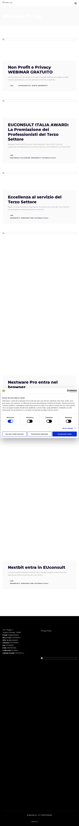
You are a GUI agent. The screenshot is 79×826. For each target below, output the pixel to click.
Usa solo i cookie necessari (14, 434)
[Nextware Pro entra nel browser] (39, 303)
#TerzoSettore (27, 218)
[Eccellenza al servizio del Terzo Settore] (39, 181)
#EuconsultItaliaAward (20, 158)
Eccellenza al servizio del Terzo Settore (35, 199)
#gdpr (34, 85)
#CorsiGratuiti (24, 85)
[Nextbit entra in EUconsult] (39, 489)
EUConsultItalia (49, 158)
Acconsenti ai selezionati (39, 434)
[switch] (30, 421)
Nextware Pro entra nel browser (33, 384)
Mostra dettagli (68, 428)
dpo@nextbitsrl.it (12, 640)
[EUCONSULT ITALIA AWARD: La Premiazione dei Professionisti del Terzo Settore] (39, 109)
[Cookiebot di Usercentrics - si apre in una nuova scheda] (68, 390)
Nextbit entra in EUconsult (36, 567)
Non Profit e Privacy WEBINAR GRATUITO (30, 69)
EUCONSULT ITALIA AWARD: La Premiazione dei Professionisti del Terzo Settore (38, 132)
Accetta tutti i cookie (64, 434)
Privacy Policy (46, 631)
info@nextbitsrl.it (13, 635)
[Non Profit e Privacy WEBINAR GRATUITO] (39, 49)
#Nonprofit (43, 85)
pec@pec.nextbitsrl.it (13, 637)
